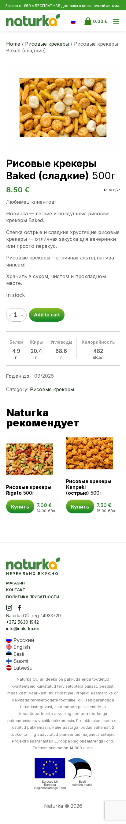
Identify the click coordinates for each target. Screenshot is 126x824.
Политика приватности (32, 597)
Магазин (15, 583)
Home (13, 44)
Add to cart (47, 314)
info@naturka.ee (22, 628)
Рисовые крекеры (47, 44)
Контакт (15, 590)
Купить (20, 507)
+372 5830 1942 (22, 622)
